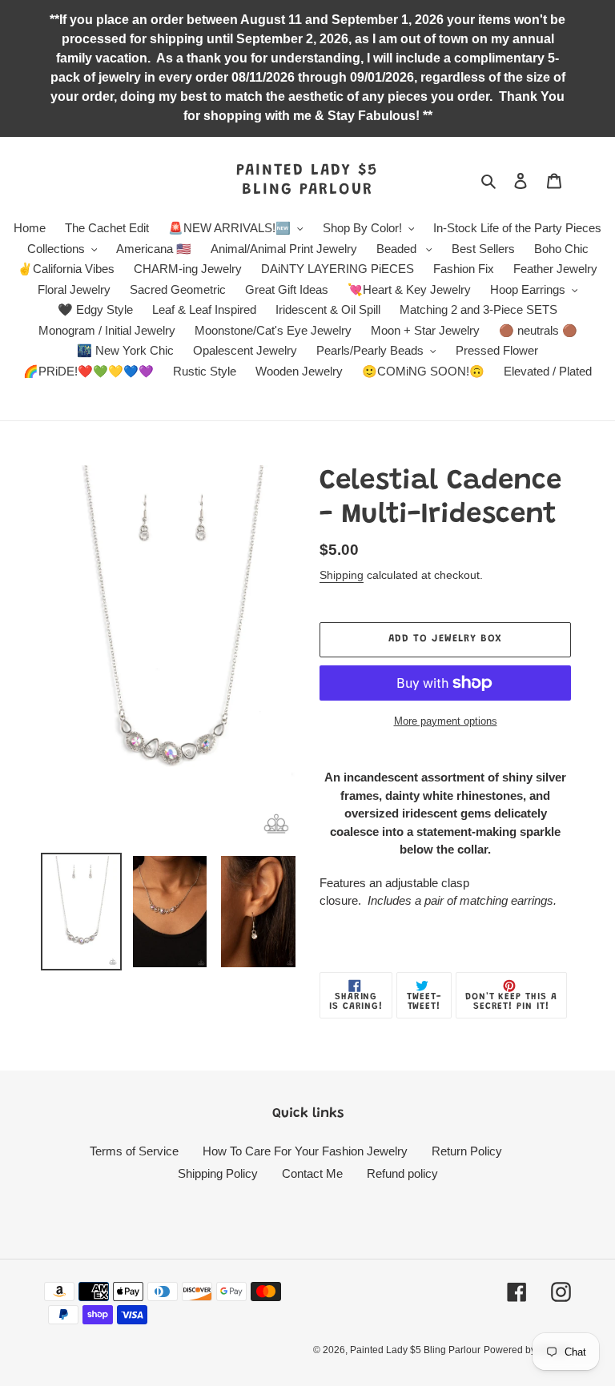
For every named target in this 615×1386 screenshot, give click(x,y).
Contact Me (312, 1173)
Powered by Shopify (527, 1350)
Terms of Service (134, 1151)
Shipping (342, 574)
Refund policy (402, 1173)
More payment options (445, 721)
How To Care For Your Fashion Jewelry (305, 1151)
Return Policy (467, 1151)
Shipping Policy (218, 1173)
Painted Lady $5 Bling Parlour (307, 180)
